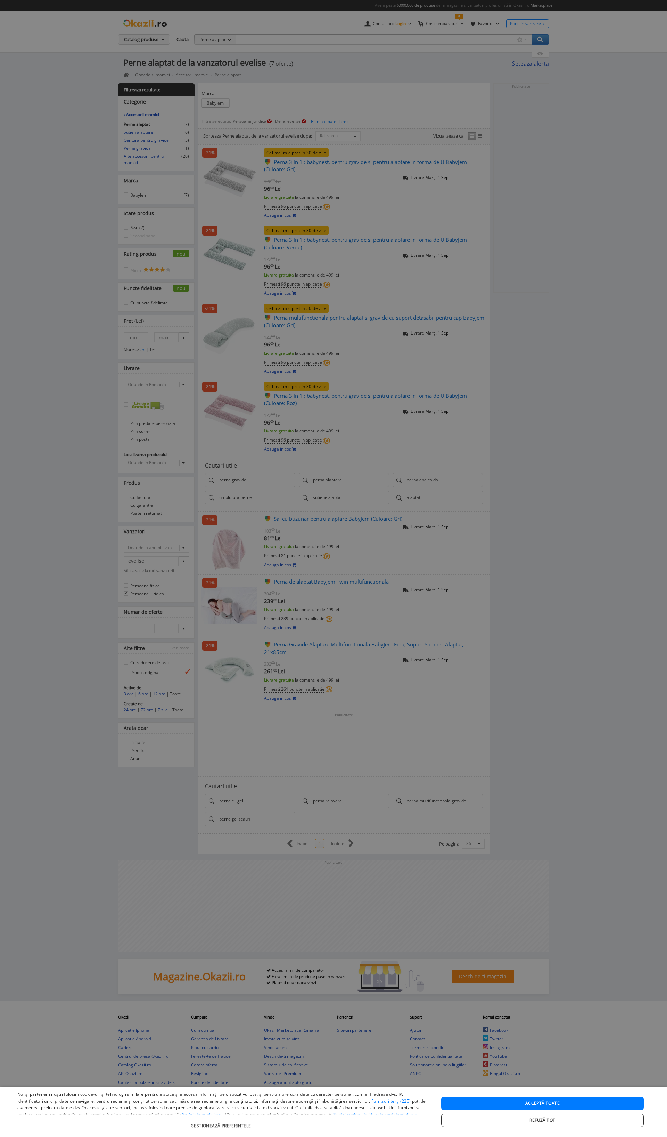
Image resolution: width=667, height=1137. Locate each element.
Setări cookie (347, 1115)
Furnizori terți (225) (391, 1101)
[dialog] (333, 1112)
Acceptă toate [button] (542, 1103)
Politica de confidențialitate (390, 1115)
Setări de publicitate (202, 1115)
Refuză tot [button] (542, 1120)
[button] (221, 1122)
